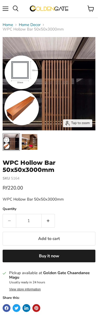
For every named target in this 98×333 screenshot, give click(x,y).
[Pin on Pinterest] (36, 308)
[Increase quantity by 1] (48, 221)
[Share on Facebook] (6, 308)
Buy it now (49, 256)
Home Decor (30, 25)
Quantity (9, 209)
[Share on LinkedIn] (26, 308)
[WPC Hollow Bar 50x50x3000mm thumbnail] (11, 142)
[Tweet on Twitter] (16, 308)
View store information (25, 289)
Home (8, 25)
